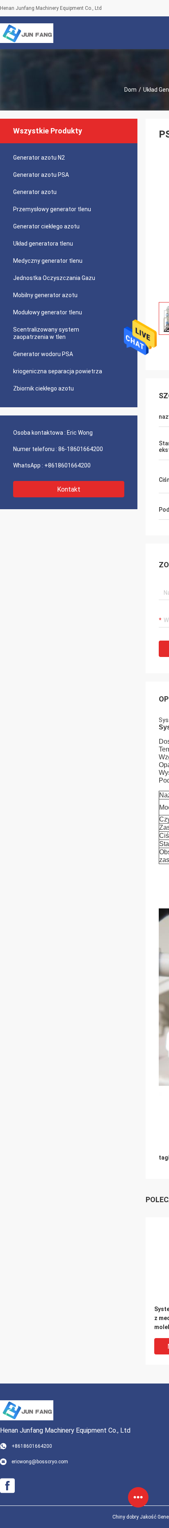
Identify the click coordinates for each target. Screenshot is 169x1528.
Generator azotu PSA (41, 175)
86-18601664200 (80, 449)
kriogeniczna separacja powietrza (57, 371)
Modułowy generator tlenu (47, 312)
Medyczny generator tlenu (47, 260)
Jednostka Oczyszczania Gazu (54, 278)
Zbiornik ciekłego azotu (43, 388)
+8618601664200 (67, 465)
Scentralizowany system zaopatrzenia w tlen (46, 333)
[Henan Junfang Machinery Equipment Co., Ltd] (26, 32)
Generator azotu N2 (39, 157)
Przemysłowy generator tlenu (52, 209)
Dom (130, 89)
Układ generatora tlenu (43, 243)
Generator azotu (35, 192)
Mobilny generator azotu (45, 295)
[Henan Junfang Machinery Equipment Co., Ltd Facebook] (7, 1485)
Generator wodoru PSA (43, 354)
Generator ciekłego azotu (46, 226)
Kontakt (68, 489)
